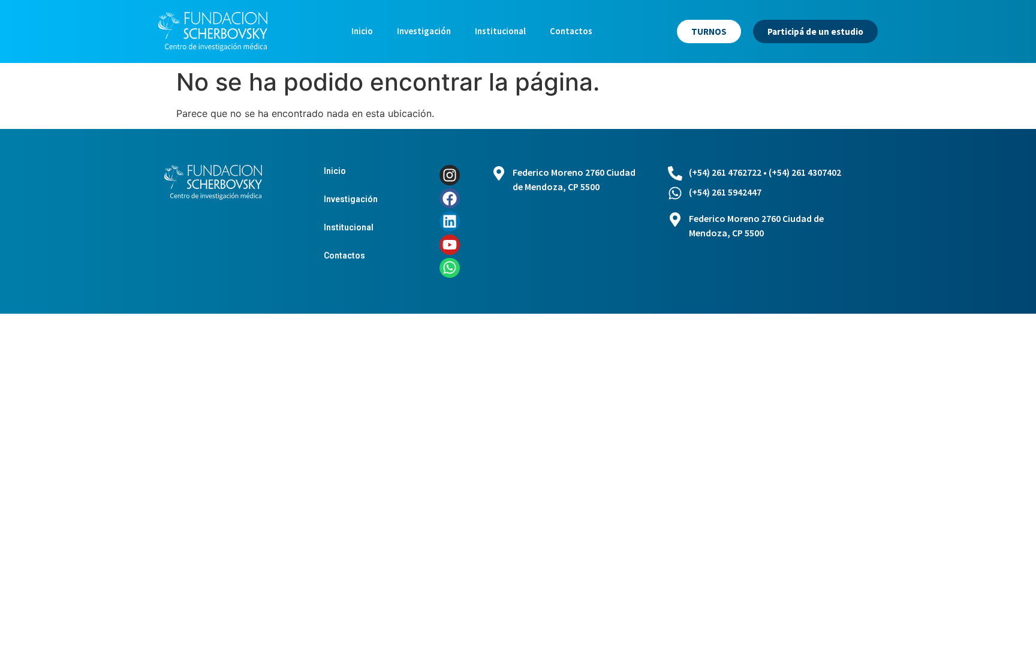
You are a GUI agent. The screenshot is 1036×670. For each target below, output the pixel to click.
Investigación (424, 31)
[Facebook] (449, 198)
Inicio (362, 31)
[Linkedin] (449, 221)
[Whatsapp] (449, 268)
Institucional (500, 31)
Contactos (571, 31)
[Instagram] (449, 175)
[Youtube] (449, 245)
